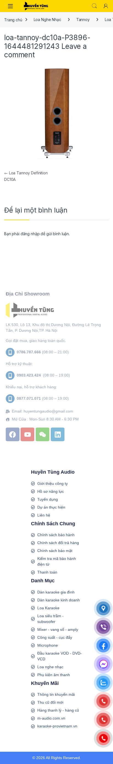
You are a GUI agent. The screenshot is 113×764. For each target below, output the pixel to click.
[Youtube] (27, 434)
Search (94, 6)
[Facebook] (12, 434)
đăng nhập (30, 233)
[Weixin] (42, 434)
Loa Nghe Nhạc (47, 19)
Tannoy (83, 19)
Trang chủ (13, 19)
